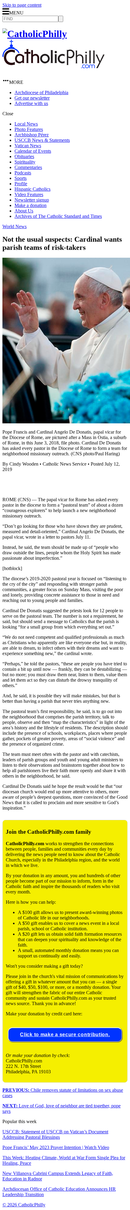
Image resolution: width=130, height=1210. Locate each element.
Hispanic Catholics (32, 189)
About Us (24, 210)
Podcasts (23, 172)
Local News (26, 123)
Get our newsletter (32, 97)
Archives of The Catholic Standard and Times (58, 216)
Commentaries (28, 167)
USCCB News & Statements (42, 140)
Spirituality (25, 161)
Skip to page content (21, 5)
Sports (21, 178)
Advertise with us (31, 103)
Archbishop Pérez (32, 134)
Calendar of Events (33, 151)
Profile (21, 183)
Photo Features (29, 129)
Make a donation (31, 205)
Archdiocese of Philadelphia (41, 92)
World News (14, 226)
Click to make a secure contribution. (65, 1034)
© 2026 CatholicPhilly (23, 1204)
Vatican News (28, 145)
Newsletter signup (32, 199)
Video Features (29, 194)
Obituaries (24, 156)
